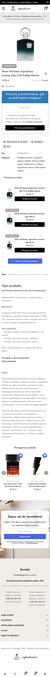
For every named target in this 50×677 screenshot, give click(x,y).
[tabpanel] (25, 318)
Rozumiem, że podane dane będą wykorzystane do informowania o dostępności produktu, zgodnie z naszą (23, 118)
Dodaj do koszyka (29, 198)
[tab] (4, 274)
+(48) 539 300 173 (37, 601)
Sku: (3, 153)
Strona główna (8, 16)
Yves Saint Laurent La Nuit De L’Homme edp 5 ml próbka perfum (12, 486)
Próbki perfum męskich (13, 481)
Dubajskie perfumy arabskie (31, 16)
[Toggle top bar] (47, 2)
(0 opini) (44, 80)
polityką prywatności (34, 121)
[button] (20, 455)
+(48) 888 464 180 (13, 598)
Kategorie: (6, 157)
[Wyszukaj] (15, 674)
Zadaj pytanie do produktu (17, 141)
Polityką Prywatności (32, 543)
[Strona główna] (5, 674)
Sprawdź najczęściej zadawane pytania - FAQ (25, 580)
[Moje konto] (45, 674)
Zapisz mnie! (25, 536)
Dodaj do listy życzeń (45, 73)
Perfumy (17, 16)
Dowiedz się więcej (30, 224)
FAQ (8, 146)
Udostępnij (38, 141)
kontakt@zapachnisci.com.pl (25, 575)
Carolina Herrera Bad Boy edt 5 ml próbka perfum (37, 485)
